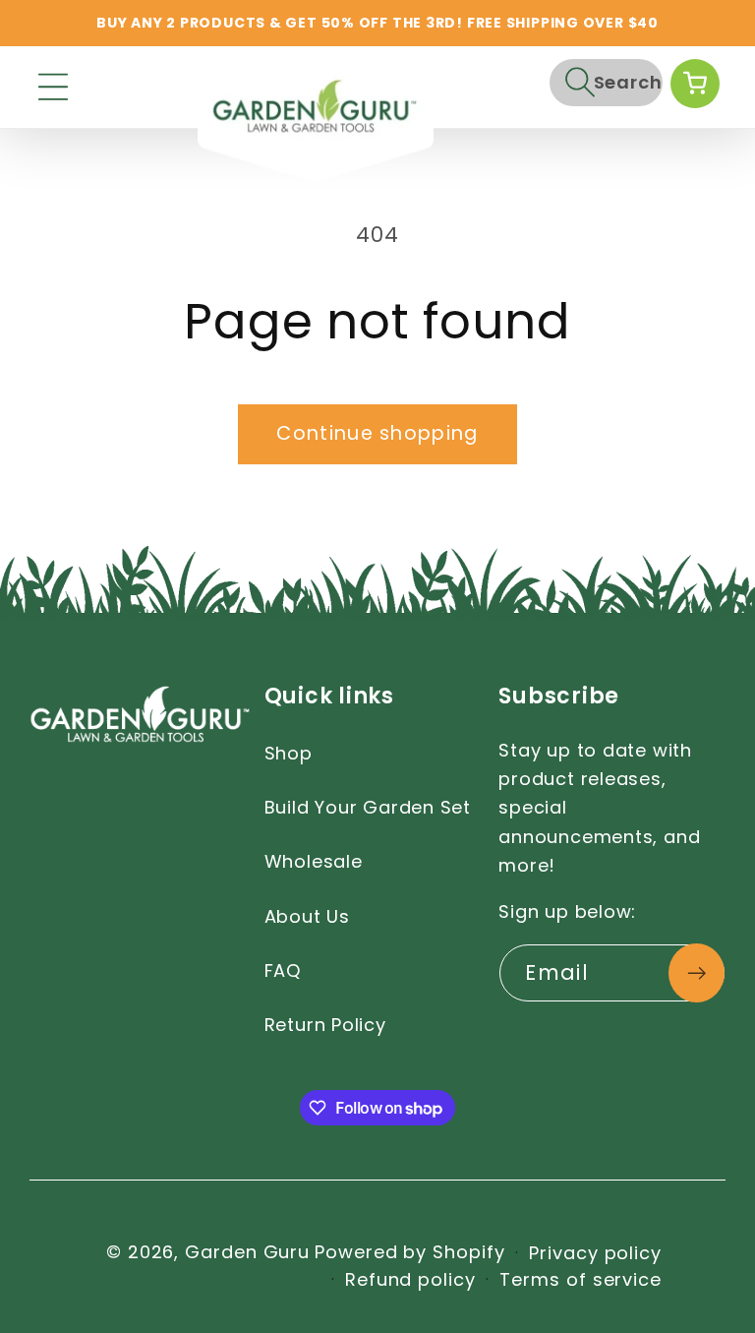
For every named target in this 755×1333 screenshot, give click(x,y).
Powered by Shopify (409, 1252)
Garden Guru (247, 1252)
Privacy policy (595, 1253)
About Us (307, 916)
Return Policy (325, 1024)
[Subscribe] (696, 973)
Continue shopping (377, 433)
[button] (54, 87)
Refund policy (410, 1279)
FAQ (282, 970)
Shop (288, 753)
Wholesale (313, 861)
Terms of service (580, 1279)
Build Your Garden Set (367, 807)
